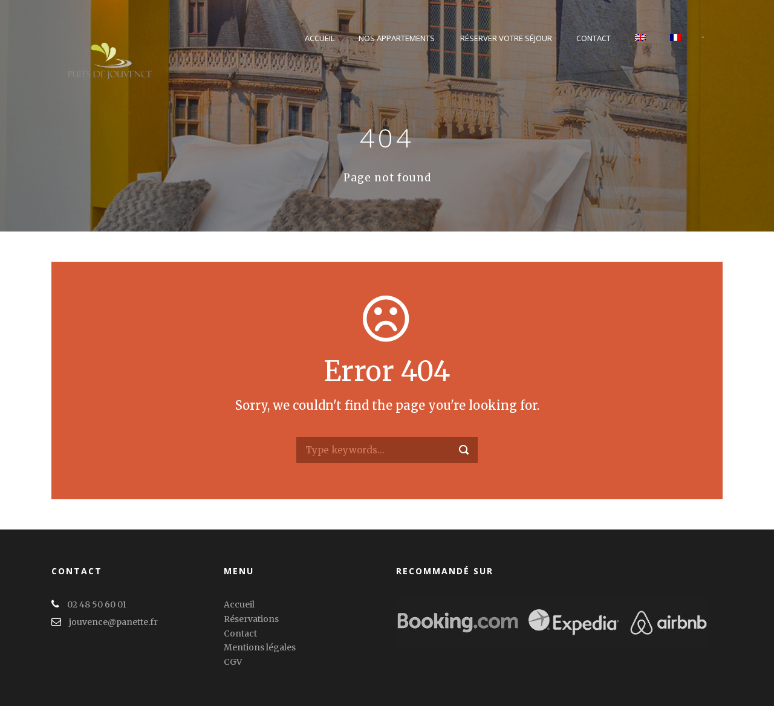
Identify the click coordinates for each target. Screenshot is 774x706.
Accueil (319, 38)
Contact (593, 38)
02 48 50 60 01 (96, 604)
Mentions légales (260, 647)
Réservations (251, 619)
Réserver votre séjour (506, 38)
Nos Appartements (397, 38)
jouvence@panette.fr (113, 622)
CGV (233, 661)
